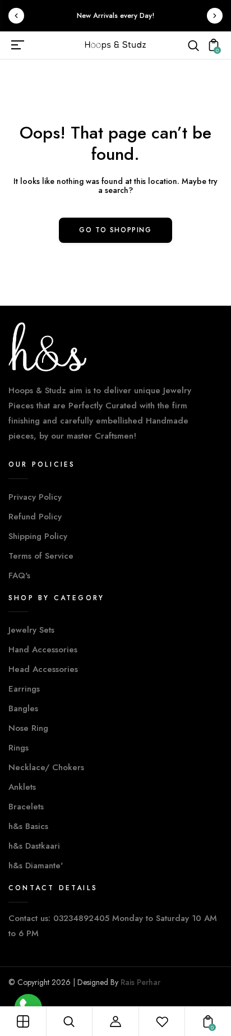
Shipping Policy (37, 536)
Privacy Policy (35, 497)
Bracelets (26, 806)
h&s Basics (28, 826)
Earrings (24, 689)
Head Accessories (43, 669)
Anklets (22, 787)
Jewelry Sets (31, 630)
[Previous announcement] (16, 16)
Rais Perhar (140, 982)
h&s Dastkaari (34, 846)
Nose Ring (28, 728)
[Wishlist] (162, 1021)
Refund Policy (35, 516)
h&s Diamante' (35, 865)
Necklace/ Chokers (46, 767)
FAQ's (19, 575)
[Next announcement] (215, 16)
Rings (18, 748)
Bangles (23, 708)
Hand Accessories (42, 649)
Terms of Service (40, 556)
